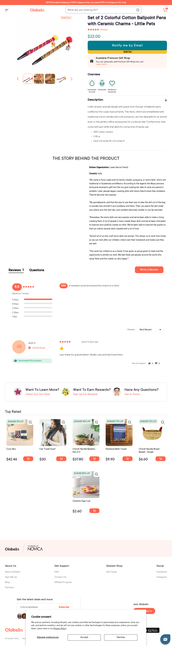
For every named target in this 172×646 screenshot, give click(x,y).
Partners (9, 587)
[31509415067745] (94, 510)
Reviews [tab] (16, 270)
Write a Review (149, 269)
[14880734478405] (94, 458)
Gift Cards (111, 572)
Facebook (162, 572)
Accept (84, 637)
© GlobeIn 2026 (12, 639)
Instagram (162, 577)
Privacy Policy (60, 629)
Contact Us (60, 577)
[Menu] (6, 10)
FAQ (56, 572)
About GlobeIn (12, 572)
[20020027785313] (161, 458)
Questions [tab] (36, 270)
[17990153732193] (28, 458)
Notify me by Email (127, 46)
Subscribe (64, 607)
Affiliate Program (63, 582)
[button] (72, 79)
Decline (121, 637)
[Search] (137, 10)
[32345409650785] (127, 458)
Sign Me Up (11, 577)
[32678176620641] (61, 458)
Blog (7, 582)
